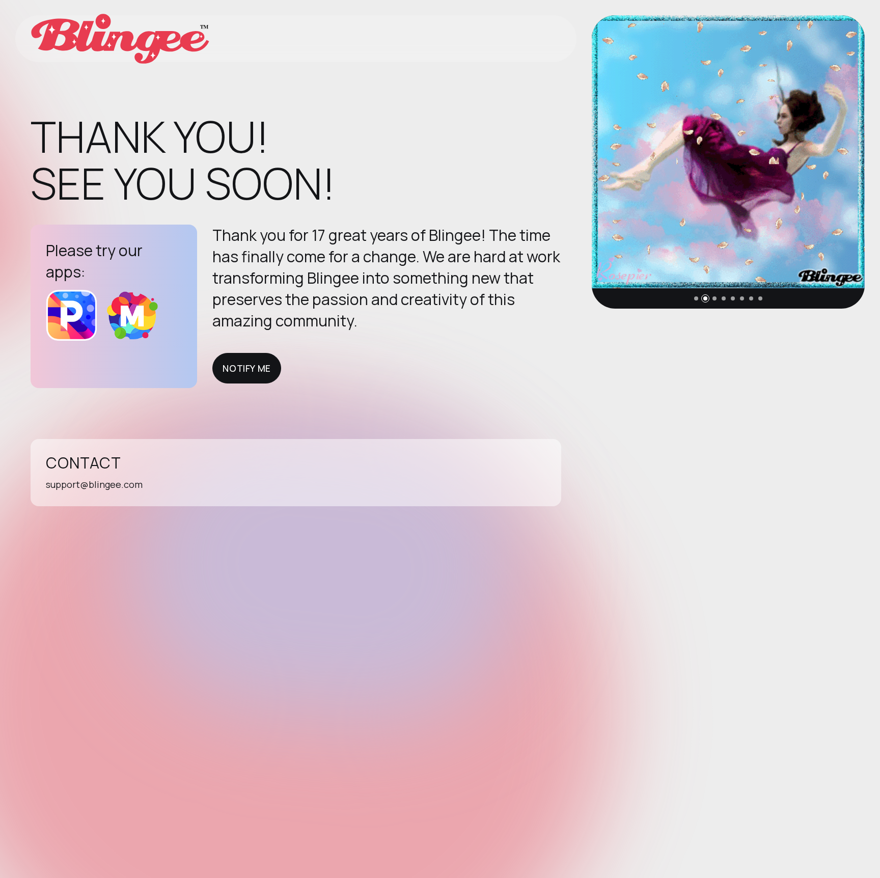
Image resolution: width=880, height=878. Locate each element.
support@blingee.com (94, 484)
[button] (696, 298)
